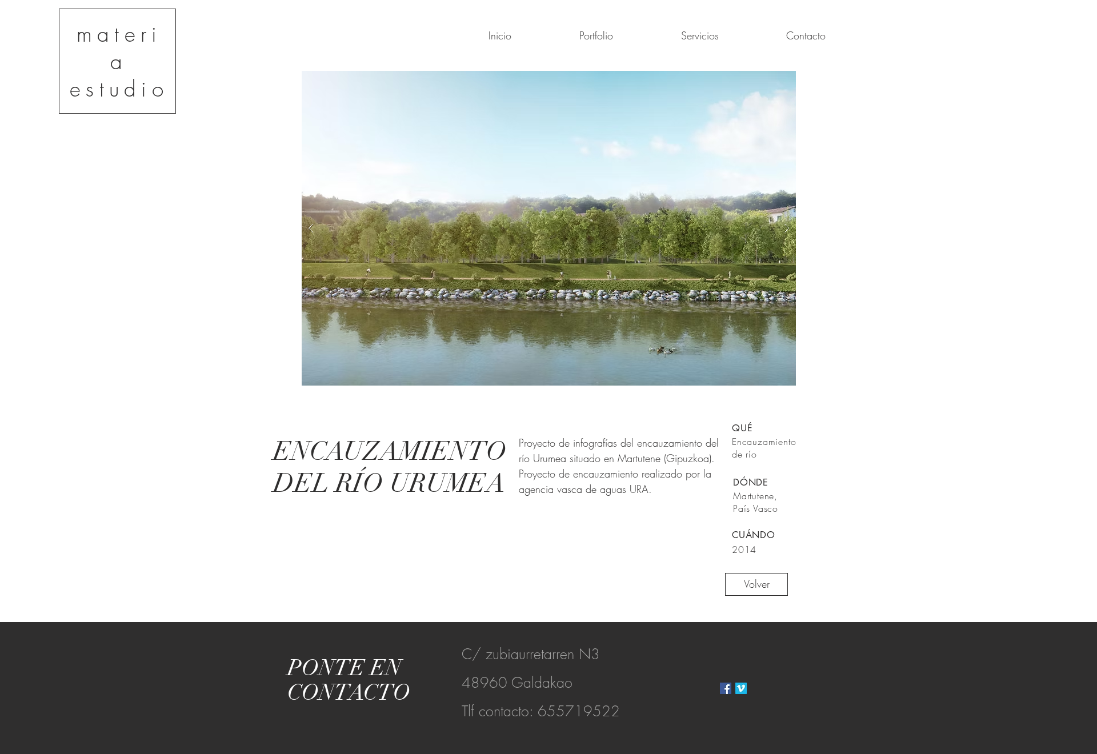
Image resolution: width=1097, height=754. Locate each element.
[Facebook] (725, 688)
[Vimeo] (741, 688)
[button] (549, 228)
